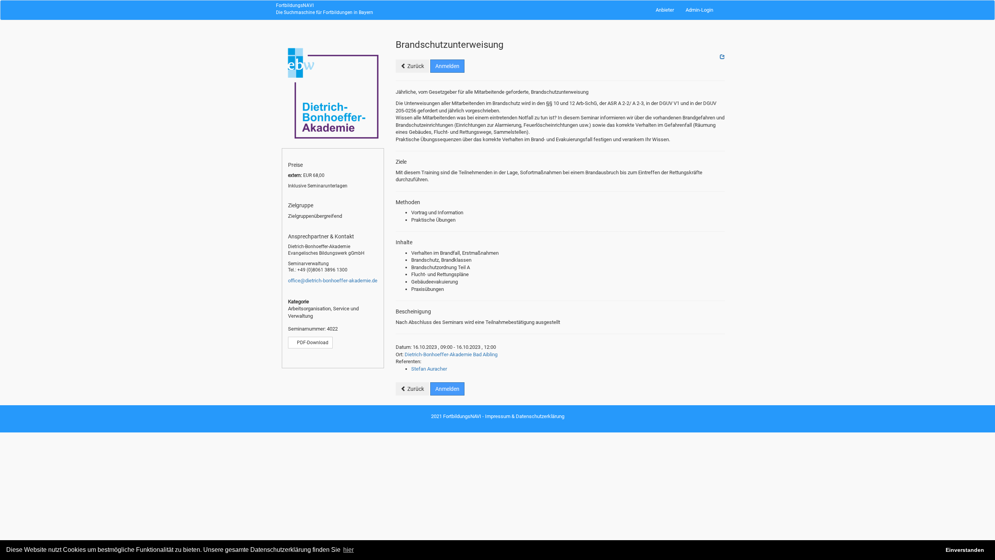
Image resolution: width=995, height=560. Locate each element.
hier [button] (348, 549)
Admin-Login (699, 10)
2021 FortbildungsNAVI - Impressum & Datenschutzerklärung (497, 416)
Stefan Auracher (429, 369)
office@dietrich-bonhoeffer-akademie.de (332, 281)
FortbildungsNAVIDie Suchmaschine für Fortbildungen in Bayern (324, 9)
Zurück (415, 66)
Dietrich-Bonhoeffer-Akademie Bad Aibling (451, 354)
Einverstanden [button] (965, 550)
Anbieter (665, 10)
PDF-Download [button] (312, 342)
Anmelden (447, 66)
